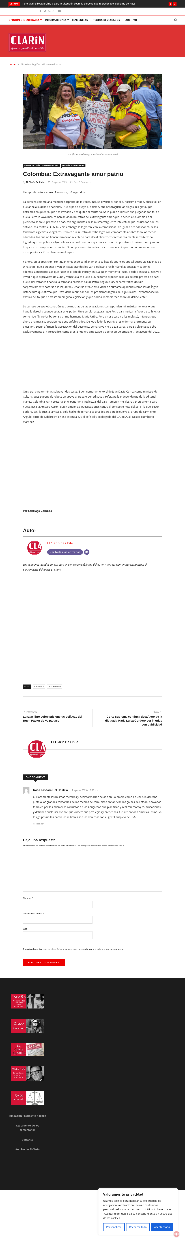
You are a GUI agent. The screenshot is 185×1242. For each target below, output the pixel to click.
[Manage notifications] (176, 1234)
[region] (138, 1211)
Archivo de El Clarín (27, 1149)
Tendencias (80, 20)
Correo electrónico (33, 913)
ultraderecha (54, 686)
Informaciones (55, 20)
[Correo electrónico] (86, 552)
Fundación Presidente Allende (27, 1116)
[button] (170, 4)
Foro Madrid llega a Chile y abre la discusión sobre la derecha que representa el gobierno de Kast (78, 3)
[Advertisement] (92, 364)
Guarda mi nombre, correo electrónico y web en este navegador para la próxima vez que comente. (73, 949)
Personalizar (113, 1227)
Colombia (39, 686)
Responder (38, 823)
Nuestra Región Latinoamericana (41, 64)
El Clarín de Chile (35, 182)
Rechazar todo (138, 1227)
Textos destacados (106, 20)
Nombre (28, 898)
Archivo (131, 20)
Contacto (27, 1139)
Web (25, 928)
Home (12, 64)
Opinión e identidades (24, 20)
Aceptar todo (162, 1227)
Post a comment (82, 182)
